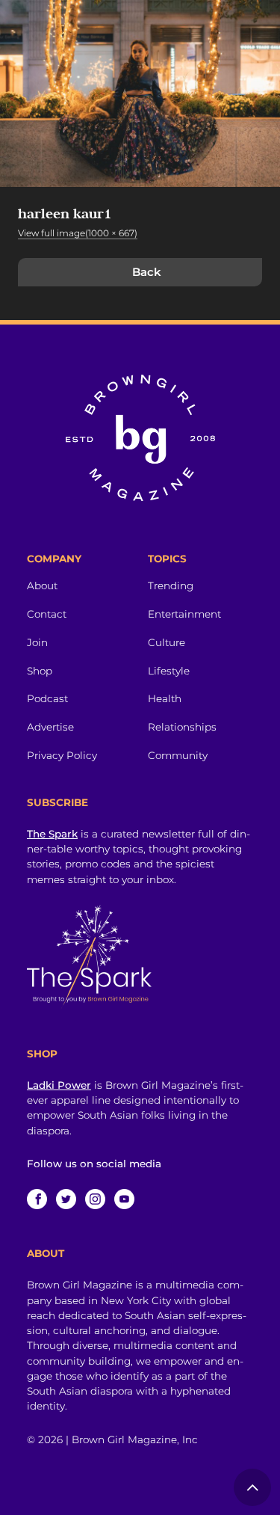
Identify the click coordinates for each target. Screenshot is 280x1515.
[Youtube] (124, 1199)
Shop (39, 671)
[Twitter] (66, 1199)
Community (178, 755)
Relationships (182, 727)
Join (37, 642)
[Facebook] (37, 1199)
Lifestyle (169, 671)
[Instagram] (95, 1199)
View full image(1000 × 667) (77, 233)
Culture (166, 642)
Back (146, 272)
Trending (170, 585)
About (42, 585)
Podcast (47, 698)
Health (164, 698)
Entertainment (184, 614)
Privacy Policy (62, 755)
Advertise (50, 727)
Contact (46, 614)
